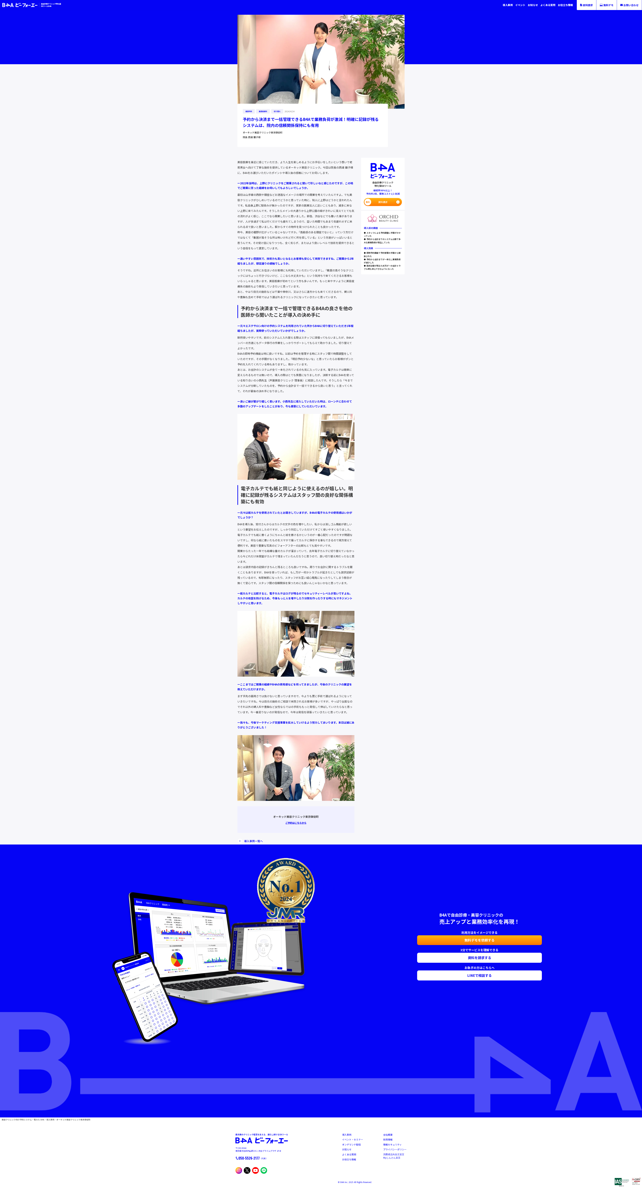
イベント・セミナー (352, 1139)
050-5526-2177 (249, 1158)
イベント (520, 5)
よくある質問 (547, 5)
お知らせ (533, 5)
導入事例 (508, 5)
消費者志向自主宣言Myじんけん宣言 (393, 1156)
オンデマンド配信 (351, 1144)
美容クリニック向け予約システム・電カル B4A (23, 1119)
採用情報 (388, 1139)
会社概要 (388, 1134)
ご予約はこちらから (295, 822)
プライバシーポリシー (395, 1149)
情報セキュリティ (392, 1144)
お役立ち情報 (565, 5)
